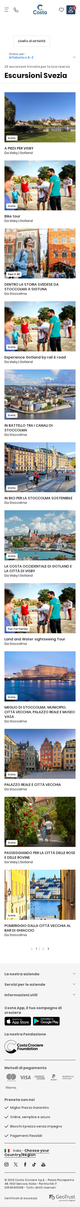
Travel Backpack (61, 10)
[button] (61, 10)
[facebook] (25, 1165)
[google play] (46, 1022)
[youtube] (43, 1165)
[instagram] (6, 1165)
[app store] (17, 1022)
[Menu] (7, 9)
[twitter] (16, 1165)
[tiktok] (34, 1165)
